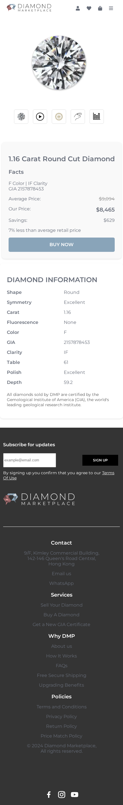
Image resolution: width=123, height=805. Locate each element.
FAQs (62, 665)
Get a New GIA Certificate (61, 624)
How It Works (61, 656)
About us (61, 646)
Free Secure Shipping (61, 675)
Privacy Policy (61, 716)
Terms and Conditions (62, 707)
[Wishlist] (89, 8)
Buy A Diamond (61, 614)
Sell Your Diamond (62, 605)
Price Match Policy (61, 736)
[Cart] (100, 8)
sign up (100, 460)
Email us (61, 573)
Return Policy (61, 726)
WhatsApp (61, 583)
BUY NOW (61, 244)
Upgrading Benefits (61, 685)
